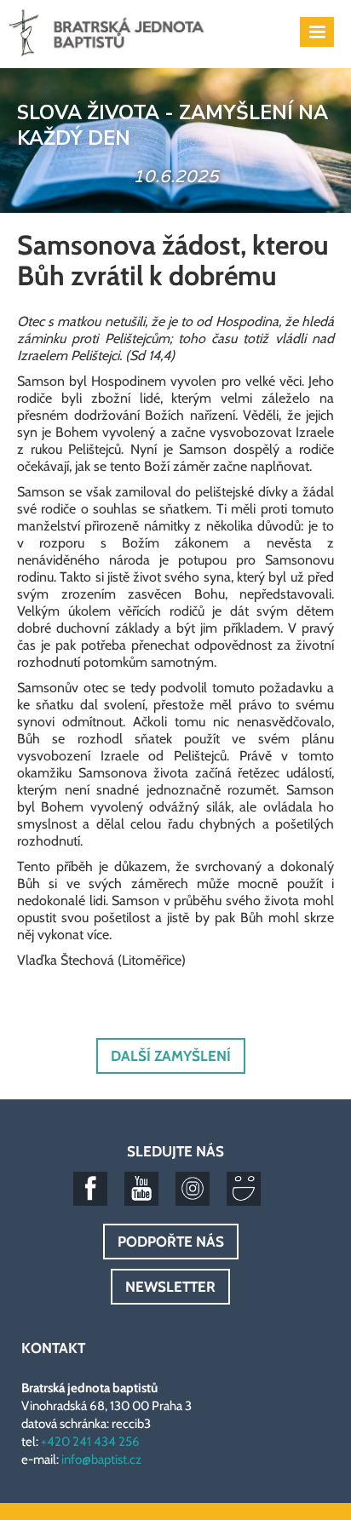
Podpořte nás (171, 1241)
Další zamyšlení (171, 1055)
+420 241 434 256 (90, 1441)
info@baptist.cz (101, 1459)
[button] (317, 32)
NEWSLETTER (170, 1286)
